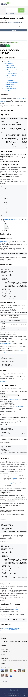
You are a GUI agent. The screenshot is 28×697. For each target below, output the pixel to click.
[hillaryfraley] (24, 671)
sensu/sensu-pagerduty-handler (14, 22)
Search (21, 10)
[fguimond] (20, 671)
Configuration (7, 72)
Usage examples (8, 63)
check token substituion (14, 399)
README (13, 30)
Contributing (7, 90)
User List (19, 693)
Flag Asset (5, 681)
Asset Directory (11, 693)
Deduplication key (12, 67)
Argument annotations (13, 82)
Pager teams (10, 84)
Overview (6, 61)
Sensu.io (5, 693)
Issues (23, 693)
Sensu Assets (3, 241)
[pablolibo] (11, 675)
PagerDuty (3, 101)
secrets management (5, 343)
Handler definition (12, 76)
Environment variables (13, 78)
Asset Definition (13, 33)
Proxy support (11, 86)
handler (4, 655)
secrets (14, 478)
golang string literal (17, 406)
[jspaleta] (16, 671)
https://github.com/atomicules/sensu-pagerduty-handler (15, 660)
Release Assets (13, 39)
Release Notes (13, 36)
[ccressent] (7, 675)
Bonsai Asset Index (5, 261)
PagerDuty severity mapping (15, 69)
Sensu (1, 105)
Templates (10, 80)
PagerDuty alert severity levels (13, 219)
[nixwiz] (3, 671)
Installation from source (10, 88)
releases (15, 609)
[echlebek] (11, 671)
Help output (10, 65)
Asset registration (12, 73)
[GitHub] (11, 690)
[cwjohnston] (3, 675)
